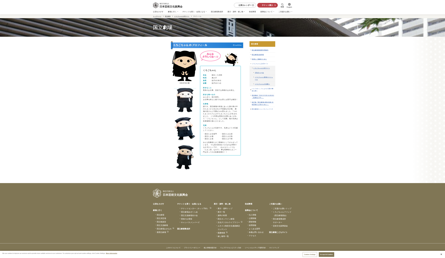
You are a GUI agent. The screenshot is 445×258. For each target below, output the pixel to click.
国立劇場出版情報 (258, 54)
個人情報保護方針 (210, 248)
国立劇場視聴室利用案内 (260, 50)
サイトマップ (274, 248)
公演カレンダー (244, 5)
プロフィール (259, 73)
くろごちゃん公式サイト (181, 16)
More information (111, 253)
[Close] (441, 254)
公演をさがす (158, 12)
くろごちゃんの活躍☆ (262, 84)
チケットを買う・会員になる (193, 12)
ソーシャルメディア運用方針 (255, 248)
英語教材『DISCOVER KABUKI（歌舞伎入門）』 (263, 97)
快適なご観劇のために (259, 59)
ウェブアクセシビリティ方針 (230, 248)
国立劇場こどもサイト (278, 232)
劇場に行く (172, 12)
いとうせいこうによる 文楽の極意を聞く (262, 90)
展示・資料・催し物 (235, 12)
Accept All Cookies (326, 254)
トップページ (157, 16)
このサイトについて (173, 248)
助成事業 (252, 12)
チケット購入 (267, 5)
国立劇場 (167, 16)
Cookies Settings (310, 254)
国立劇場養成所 (217, 12)
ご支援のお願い (284, 12)
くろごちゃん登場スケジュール (264, 78)
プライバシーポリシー (192, 248)
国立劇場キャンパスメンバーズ (262, 109)
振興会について (266, 12)
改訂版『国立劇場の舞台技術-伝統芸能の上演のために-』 (262, 103)
